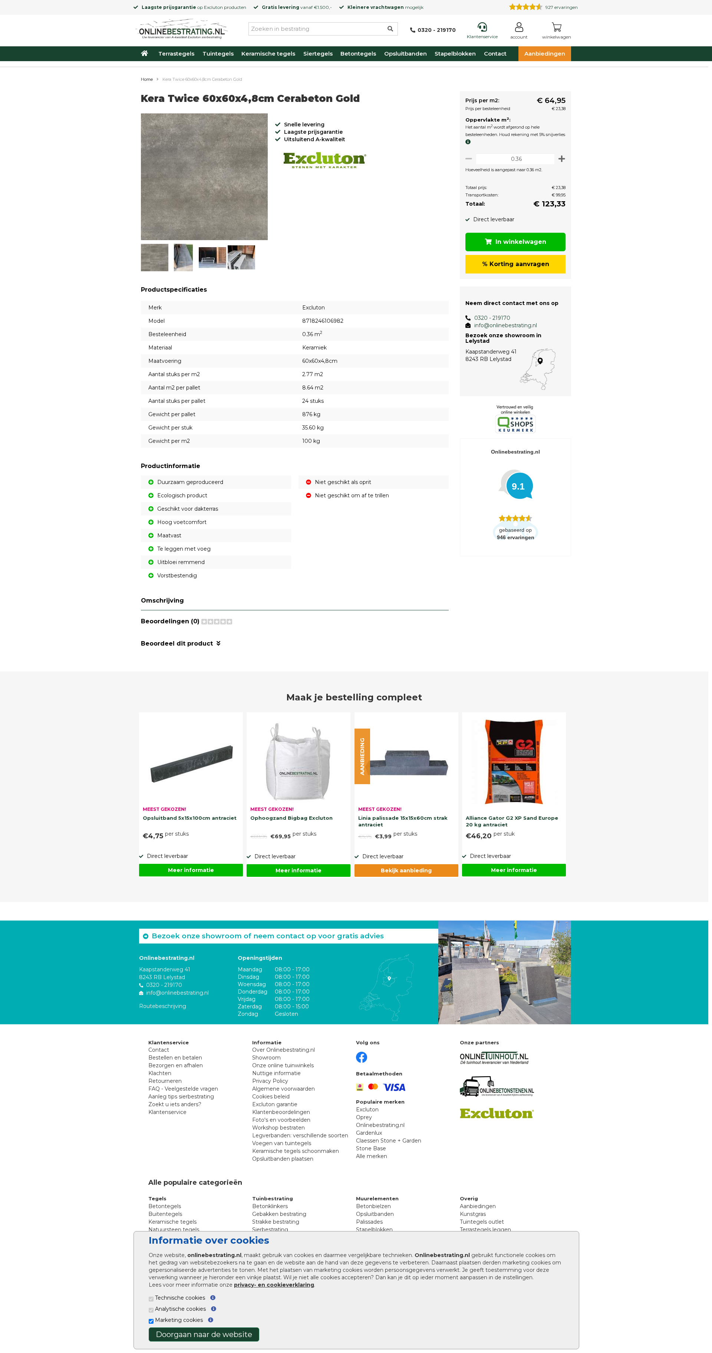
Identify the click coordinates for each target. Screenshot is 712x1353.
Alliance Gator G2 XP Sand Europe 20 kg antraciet (512, 821)
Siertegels (318, 53)
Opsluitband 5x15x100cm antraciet (190, 818)
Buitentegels (165, 1214)
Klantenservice (167, 1112)
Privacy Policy (270, 1081)
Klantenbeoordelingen (281, 1112)
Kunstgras (473, 1214)
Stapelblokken (455, 53)
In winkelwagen (520, 241)
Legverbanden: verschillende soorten (300, 1135)
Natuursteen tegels (173, 1229)
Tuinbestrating (272, 1198)
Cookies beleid (271, 1096)
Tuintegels (218, 53)
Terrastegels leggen (485, 1229)
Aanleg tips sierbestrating (181, 1096)
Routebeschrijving (162, 1006)
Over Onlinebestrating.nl (283, 1050)
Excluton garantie (274, 1104)
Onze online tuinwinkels (283, 1065)
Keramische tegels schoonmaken (295, 1151)
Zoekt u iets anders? (174, 1104)
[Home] (181, 27)
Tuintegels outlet (482, 1221)
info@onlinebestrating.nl (505, 325)
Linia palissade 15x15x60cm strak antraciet (403, 821)
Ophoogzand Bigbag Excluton (291, 818)
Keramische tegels (268, 53)
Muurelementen (377, 1198)
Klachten (159, 1073)
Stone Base (371, 1148)
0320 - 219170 (492, 318)
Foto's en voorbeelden (281, 1120)
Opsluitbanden (405, 53)
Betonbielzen (373, 1206)
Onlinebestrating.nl (380, 1125)
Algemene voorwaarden (283, 1088)
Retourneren (165, 1081)
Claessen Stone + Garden (388, 1140)
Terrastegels (176, 53)
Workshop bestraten (278, 1127)
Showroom (266, 1057)
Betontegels (358, 53)
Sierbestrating (270, 1229)
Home (147, 79)
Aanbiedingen (544, 53)
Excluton (213, 7)
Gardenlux (369, 1133)
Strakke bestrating (275, 1221)
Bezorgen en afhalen (175, 1065)
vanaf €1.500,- (297, 7)
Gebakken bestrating (279, 1214)
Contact (495, 53)
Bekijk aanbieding (406, 870)
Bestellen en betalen (175, 1057)
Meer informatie (191, 870)
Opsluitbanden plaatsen (282, 1158)
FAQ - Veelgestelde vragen (183, 1088)
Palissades (369, 1221)
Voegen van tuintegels (281, 1143)
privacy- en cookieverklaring (274, 1284)
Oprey (364, 1117)
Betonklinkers (270, 1206)
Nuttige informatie (276, 1073)
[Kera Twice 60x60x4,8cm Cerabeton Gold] (204, 178)
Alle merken (371, 1156)
